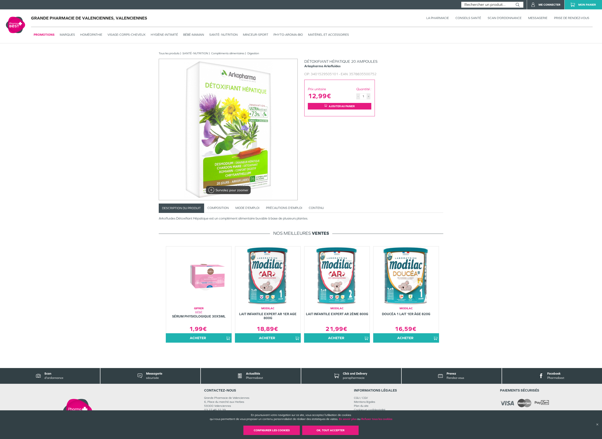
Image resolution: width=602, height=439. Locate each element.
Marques (67, 34)
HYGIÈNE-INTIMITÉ (164, 34)
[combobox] (486, 4)
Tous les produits (169, 53)
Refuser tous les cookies (376, 419)
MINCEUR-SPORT (255, 34)
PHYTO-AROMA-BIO (288, 34)
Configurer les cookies (272, 430)
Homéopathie (91, 34)
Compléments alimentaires (227, 53)
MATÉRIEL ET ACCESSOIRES (328, 34)
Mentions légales (364, 402)
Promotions (44, 34)
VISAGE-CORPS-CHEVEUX (126, 34)
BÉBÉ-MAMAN (193, 34)
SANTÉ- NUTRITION (223, 34)
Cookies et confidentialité (369, 410)
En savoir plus (347, 419)
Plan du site (361, 406)
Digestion (253, 53)
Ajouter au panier (342, 106)
